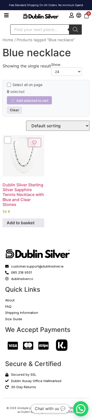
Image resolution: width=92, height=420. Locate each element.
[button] (80, 408)
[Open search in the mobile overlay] (46, 29)
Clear (14, 110)
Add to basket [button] (20, 222)
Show (56, 64)
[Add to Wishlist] (34, 142)
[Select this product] (7, 140)
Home (8, 40)
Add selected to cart (29, 100)
